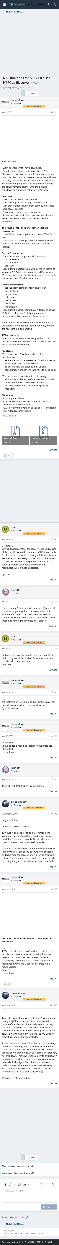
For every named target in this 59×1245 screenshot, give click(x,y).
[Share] (52, 112)
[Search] (55, 4)
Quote (54, 449)
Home (40, 1233)
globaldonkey (19, 801)
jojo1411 (16, 589)
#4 (56, 648)
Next (32, 93)
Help (33, 1233)
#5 (56, 692)
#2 (56, 539)
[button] (5, 1184)
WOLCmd (10, 234)
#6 (56, 736)
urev (13, 527)
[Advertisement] (29, 45)
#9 (56, 889)
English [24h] (9, 1230)
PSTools (9, 240)
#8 (56, 814)
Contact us (8, 1233)
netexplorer (10, 87)
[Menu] (4, 4)
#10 (55, 1005)
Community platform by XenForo (27, 1242)
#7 (56, 779)
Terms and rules (22, 1233)
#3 (56, 601)
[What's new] (49, 4)
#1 (56, 112)
